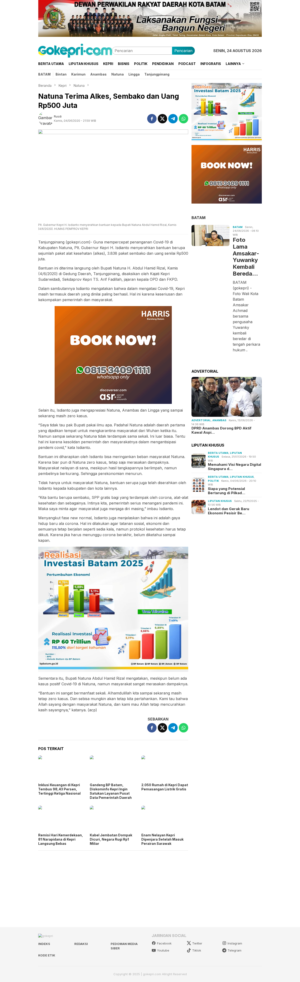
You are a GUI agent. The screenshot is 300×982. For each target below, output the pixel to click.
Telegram (234, 950)
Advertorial (201, 420)
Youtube (163, 950)
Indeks (44, 944)
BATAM (198, 217)
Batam (238, 226)
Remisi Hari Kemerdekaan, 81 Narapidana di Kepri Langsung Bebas (60, 839)
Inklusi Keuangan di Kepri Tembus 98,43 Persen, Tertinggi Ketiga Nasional (59, 789)
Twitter (197, 943)
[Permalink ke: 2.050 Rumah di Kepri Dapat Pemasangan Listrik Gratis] (164, 768)
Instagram (235, 943)
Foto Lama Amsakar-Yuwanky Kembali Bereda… (246, 256)
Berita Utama (218, 452)
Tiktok (196, 950)
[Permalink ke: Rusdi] (46, 118)
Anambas (219, 420)
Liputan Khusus (242, 476)
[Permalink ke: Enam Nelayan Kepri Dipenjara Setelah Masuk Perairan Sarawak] (164, 819)
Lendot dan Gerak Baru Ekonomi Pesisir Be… (228, 511)
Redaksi (81, 944)
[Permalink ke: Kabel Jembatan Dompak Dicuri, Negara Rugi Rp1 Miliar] (113, 819)
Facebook (164, 943)
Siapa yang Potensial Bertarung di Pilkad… (226, 490)
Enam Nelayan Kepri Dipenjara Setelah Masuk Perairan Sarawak (162, 839)
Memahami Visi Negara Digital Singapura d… (234, 467)
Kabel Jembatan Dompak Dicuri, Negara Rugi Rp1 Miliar (111, 839)
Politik (213, 480)
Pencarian (183, 50)
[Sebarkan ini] (152, 118)
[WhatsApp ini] (183, 118)
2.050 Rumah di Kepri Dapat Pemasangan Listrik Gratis (164, 787)
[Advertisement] (113, 887)
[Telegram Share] (173, 118)
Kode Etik (46, 955)
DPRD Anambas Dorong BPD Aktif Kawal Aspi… (221, 430)
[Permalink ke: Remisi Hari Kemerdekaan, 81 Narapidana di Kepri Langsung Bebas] (61, 819)
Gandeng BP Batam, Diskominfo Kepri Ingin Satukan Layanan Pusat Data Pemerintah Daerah (111, 791)
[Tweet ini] (162, 118)
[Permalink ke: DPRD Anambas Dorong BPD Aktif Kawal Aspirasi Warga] (226, 397)
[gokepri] (75, 50)
